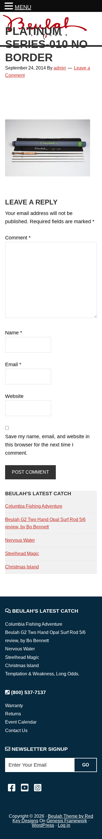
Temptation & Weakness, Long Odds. (42, 673)
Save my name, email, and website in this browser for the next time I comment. (47, 445)
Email (13, 364)
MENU (23, 7)
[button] (10, 6)
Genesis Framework (66, 820)
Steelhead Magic (22, 553)
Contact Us (16, 730)
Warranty (14, 705)
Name (13, 333)
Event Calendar (21, 722)
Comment (18, 238)
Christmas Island (22, 566)
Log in (64, 825)
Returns (13, 713)
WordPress (43, 825)
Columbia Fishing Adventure (33, 506)
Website (14, 396)
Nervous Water (20, 540)
